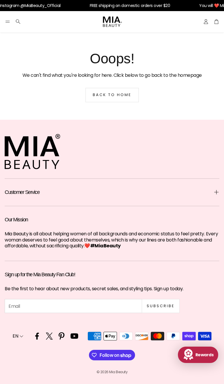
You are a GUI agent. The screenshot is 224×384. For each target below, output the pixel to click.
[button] (7, 21)
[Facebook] (37, 336)
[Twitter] (49, 336)
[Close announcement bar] (218, 4)
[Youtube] (74, 336)
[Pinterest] (61, 336)
